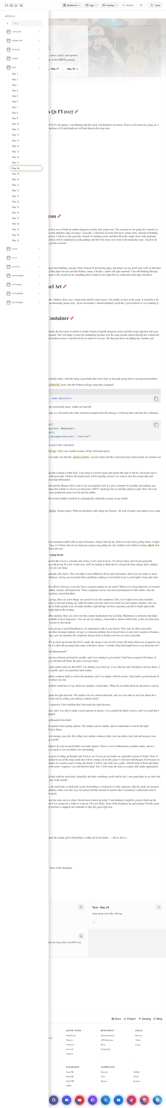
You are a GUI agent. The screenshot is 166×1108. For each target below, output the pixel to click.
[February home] (8, 40)
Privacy (138, 1035)
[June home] (8, 249)
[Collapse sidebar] (7, 23)
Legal (137, 1044)
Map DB (70, 1076)
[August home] (8, 266)
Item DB (69, 1071)
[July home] (8, 258)
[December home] (8, 302)
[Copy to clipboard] (156, 398)
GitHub (136, 1071)
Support (69, 1053)
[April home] (8, 58)
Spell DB (70, 1081)
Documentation (107, 1035)
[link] (116, 1019)
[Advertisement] (88, 167)
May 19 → (72, 68)
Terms (138, 1039)
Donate (104, 1081)
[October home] (8, 284)
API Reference (107, 1039)
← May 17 (53, 68)
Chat (103, 1076)
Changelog (106, 1049)
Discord (104, 1071)
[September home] (8, 275)
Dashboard (71, 1035)
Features (137, 1081)
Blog (103, 1044)
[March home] (8, 49)
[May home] (8, 67)
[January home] (8, 31)
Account (70, 1049)
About (136, 1076)
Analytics (70, 1044)
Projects (69, 1039)
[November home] (8, 293)
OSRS (68, 1085)
